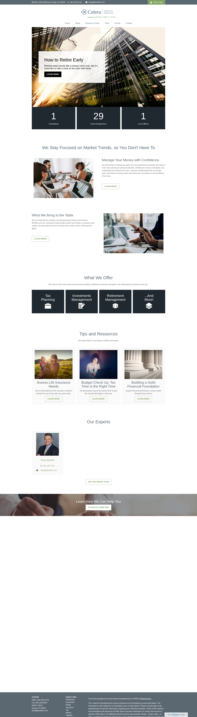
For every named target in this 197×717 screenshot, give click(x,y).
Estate (68, 705)
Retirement (70, 700)
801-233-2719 (76, 2)
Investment (70, 702)
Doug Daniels (47, 460)
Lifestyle (69, 715)
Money (68, 713)
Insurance (70, 707)
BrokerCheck (145, 699)
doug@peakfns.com (96, 2)
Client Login (158, 2)
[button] (67, 23)
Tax (67, 710)
